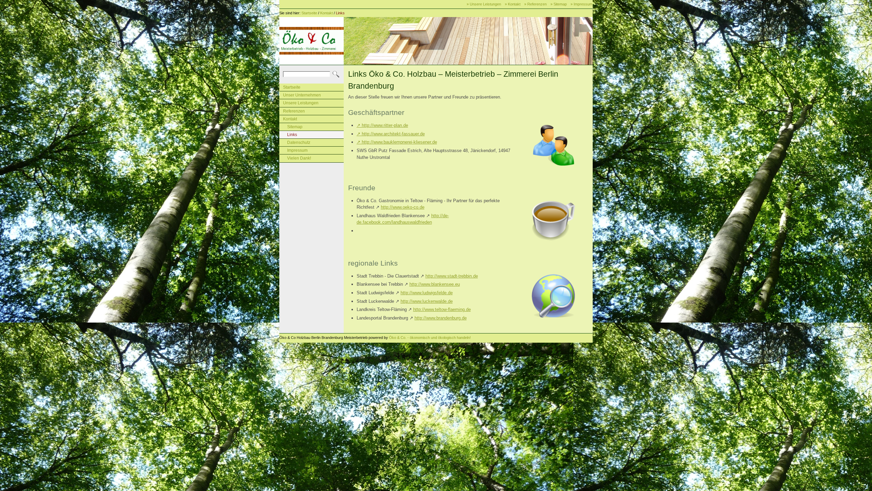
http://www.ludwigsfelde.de (427, 292)
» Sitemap (558, 4)
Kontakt (326, 13)
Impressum (297, 150)
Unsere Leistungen (300, 103)
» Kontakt (512, 4)
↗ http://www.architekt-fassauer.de (391, 133)
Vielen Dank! (299, 158)
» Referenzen (535, 4)
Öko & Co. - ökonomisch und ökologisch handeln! (430, 338)
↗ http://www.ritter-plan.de (382, 125)
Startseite (309, 13)
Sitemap (294, 126)
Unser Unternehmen (302, 95)
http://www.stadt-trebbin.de (451, 276)
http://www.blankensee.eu (434, 284)
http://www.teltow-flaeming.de (442, 309)
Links (340, 13)
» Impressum (581, 4)
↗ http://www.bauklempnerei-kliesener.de (397, 142)
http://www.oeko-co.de (402, 207)
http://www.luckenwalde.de (427, 301)
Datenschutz (298, 142)
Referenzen (294, 111)
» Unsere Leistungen (484, 4)
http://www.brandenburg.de (441, 318)
